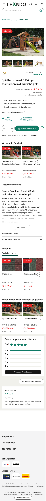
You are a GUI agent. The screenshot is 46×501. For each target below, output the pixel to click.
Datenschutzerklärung (10, 494)
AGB (28, 492)
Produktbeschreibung (11, 185)
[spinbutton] (8, 128)
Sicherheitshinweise (11, 239)
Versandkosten (18, 486)
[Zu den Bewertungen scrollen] (37, 75)
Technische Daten (10, 234)
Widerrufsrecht (36, 492)
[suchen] (40, 11)
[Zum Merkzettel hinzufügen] (42, 128)
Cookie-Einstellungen (25, 494)
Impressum (21, 492)
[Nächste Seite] (40, 63)
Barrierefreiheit (38, 494)
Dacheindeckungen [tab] (10, 253)
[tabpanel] (23, 274)
